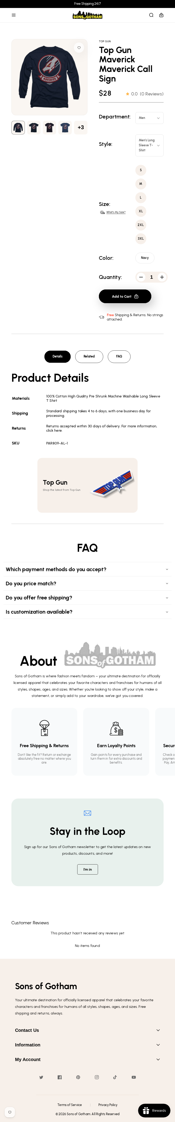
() (147, 94)
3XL (141, 239)
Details (57, 356)
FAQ (119, 356)
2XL (141, 225)
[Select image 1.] (34, 128)
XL (141, 211)
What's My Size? (116, 212)
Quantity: (110, 277)
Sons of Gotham (78, 1114)
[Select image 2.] (49, 128)
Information (27, 1044)
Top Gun (105, 41)
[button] (14, 15)
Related (89, 356)
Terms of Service (69, 1105)
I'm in (87, 869)
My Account (28, 1059)
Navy (145, 258)
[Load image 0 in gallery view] (18, 128)
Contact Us (27, 1030)
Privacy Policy (108, 1105)
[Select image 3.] (65, 128)
